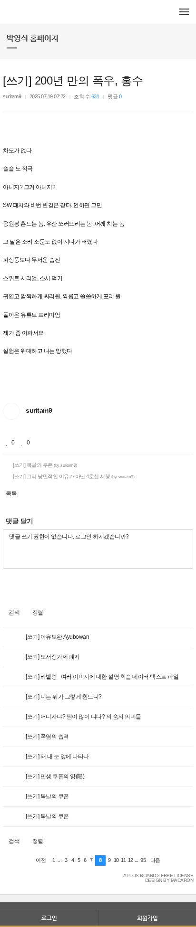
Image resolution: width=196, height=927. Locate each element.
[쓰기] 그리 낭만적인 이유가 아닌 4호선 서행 (73, 476)
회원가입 (147, 918)
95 (143, 860)
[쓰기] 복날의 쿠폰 (44, 465)
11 (123, 860)
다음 (155, 860)
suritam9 (12, 96)
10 (116, 860)
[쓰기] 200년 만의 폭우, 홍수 (73, 80)
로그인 (49, 918)
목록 (11, 493)
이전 (41, 860)
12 (130, 860)
